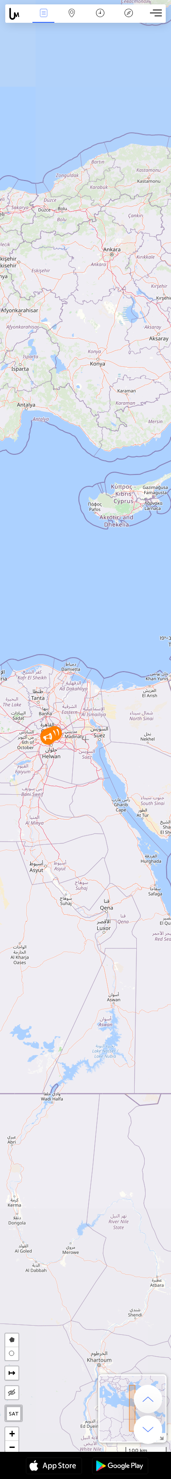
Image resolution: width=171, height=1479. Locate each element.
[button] (47, 737)
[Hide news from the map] (11, 1392)
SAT (14, 1414)
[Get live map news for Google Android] (120, 1467)
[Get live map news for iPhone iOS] (54, 1467)
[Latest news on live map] (17, 13)
